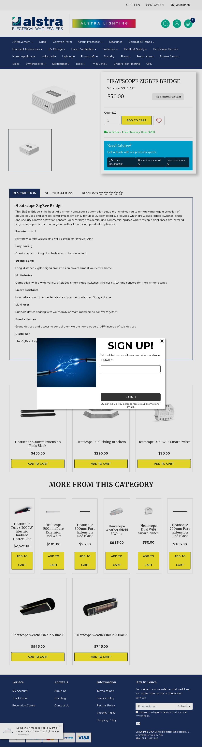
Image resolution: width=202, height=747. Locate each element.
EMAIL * (106, 360)
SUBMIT (130, 397)
